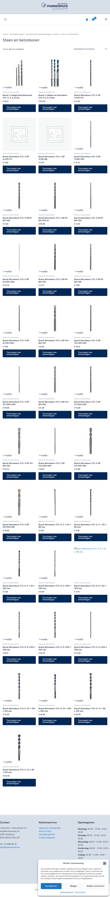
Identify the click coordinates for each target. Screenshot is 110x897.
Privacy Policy (80, 892)
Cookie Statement (66, 892)
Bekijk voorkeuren (95, 886)
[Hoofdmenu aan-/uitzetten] (5, 19)
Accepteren (51, 886)
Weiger (73, 886)
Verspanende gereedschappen (39, 34)
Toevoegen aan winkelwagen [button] (13, 108)
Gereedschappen (17, 34)
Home (5, 34)
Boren (56, 34)
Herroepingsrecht (47, 834)
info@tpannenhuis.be (10, 847)
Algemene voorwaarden (50, 828)
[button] (104, 863)
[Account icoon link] (87, 19)
